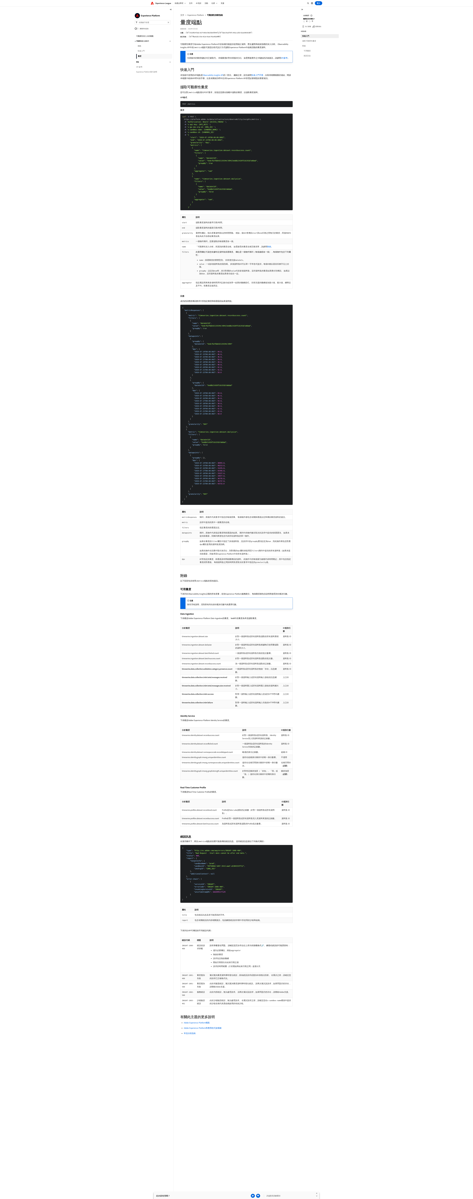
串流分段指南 (190, 1033)
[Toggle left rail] (171, 9)
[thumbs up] (253, 1196)
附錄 (269, 246)
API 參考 (139, 67)
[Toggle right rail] (302, 9)
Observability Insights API (213, 75)
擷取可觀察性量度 (309, 41)
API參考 (284, 58)
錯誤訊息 (307, 56)
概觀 (139, 46)
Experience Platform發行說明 (146, 72)
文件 (182, 15)
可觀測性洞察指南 (215, 15)
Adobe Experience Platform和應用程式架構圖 (202, 1028)
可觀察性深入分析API (142, 41)
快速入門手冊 (257, 75)
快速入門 (141, 51)
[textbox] (152, 22)
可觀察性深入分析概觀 (144, 36)
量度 (139, 56)
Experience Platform (195, 15)
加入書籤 (308, 26)
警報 (137, 62)
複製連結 (318, 26)
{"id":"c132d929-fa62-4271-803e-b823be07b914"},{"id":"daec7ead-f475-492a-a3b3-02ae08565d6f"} (219, 33)
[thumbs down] (258, 1196)
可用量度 (307, 51)
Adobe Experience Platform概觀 (197, 1022)
